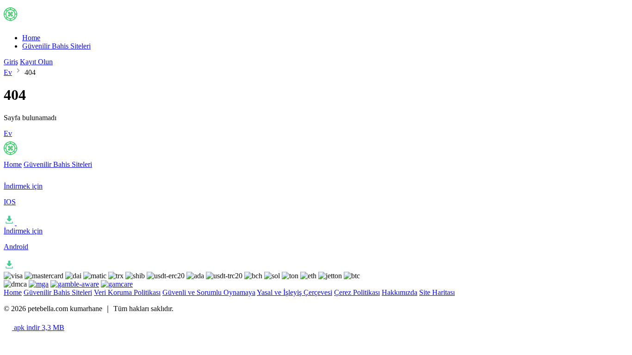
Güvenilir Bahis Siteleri (56, 46)
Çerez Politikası (357, 292)
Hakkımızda (399, 292)
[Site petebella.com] (42, 22)
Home (31, 38)
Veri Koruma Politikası (127, 292)
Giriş (11, 62)
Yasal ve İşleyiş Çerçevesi (294, 292)
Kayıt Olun (36, 62)
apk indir (38, 327)
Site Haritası (437, 292)
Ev (8, 72)
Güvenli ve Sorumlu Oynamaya (208, 292)
